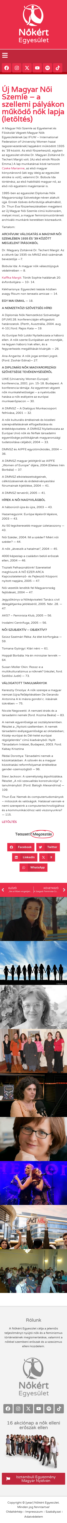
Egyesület (33, 40)
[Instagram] (16, 67)
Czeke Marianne (13, 168)
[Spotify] (47, 67)
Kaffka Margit (11, 278)
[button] (21, 847)
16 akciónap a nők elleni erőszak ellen (33, 1425)
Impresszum (34, 1512)
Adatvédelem (33, 1517)
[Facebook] (6, 67)
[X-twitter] (27, 67)
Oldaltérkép (14, 1512)
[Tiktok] (57, 67)
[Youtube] (37, 67)
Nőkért (33, 32)
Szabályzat (53, 1512)
